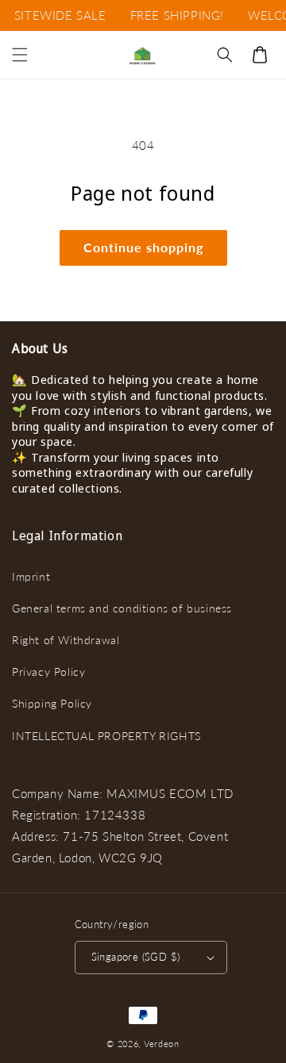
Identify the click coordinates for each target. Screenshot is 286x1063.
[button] (19, 54)
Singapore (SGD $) (135, 956)
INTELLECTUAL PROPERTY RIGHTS (106, 736)
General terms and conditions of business (122, 608)
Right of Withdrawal (65, 640)
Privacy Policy (48, 671)
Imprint (31, 576)
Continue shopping (143, 247)
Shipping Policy (52, 703)
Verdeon (162, 1043)
